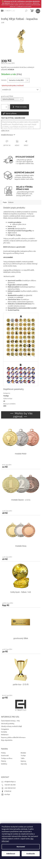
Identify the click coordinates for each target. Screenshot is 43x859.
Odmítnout (10, 853)
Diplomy (23, 761)
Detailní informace (7, 135)
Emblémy (4, 764)
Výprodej (24, 764)
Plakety (3, 761)
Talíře (22, 758)
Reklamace (4, 735)
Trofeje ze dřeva (6, 758)
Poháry (3, 753)
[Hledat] (26, 11)
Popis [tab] (5, 202)
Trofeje (18, 235)
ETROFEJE (7, 791)
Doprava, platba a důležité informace (13, 737)
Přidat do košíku (21, 107)
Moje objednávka (6, 740)
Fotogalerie (5, 729)
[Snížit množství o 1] (9, 108)
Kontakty (4, 732)
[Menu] (37, 11)
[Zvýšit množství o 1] (9, 105)
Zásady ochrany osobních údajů (11, 726)
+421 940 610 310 (9, 788)
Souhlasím (30, 853)
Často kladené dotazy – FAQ (10, 721)
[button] (20, 466)
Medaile (23, 753)
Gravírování (5, 756)
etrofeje (7, 794)
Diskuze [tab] (10, 202)
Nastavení (21, 846)
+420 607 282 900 (9, 785)
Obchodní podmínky (7, 724)
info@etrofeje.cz (10, 782)
